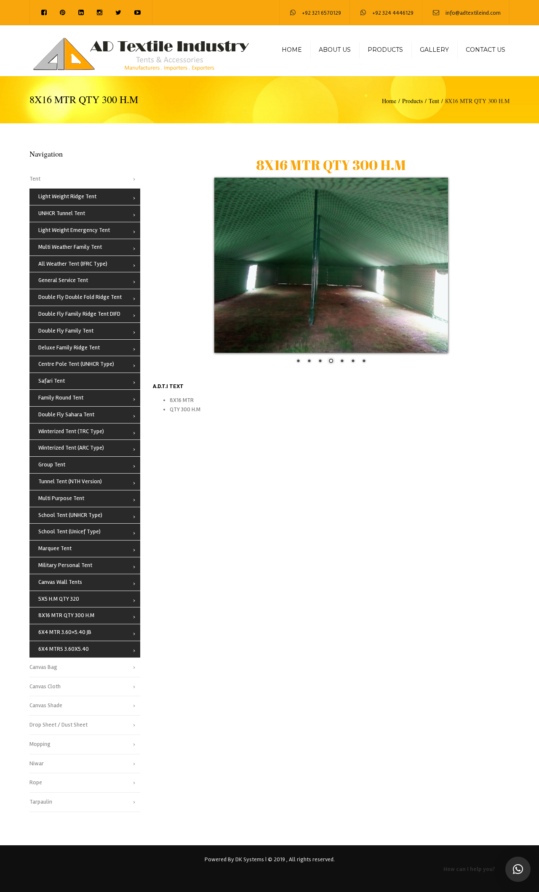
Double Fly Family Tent (65, 330)
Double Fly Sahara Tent (66, 414)
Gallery (434, 49)
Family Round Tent (60, 397)
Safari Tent (51, 380)
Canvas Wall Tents (60, 582)
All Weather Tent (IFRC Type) (72, 263)
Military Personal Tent (65, 565)
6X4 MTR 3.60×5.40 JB (64, 632)
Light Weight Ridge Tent (67, 196)
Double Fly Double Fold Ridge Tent (80, 297)
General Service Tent (63, 280)
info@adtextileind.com (473, 12)
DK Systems (249, 859)
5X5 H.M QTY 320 (58, 598)
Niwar (36, 763)
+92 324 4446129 (393, 12)
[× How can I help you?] (518, 869)
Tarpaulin (40, 801)
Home (292, 49)
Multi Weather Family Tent (70, 246)
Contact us (485, 49)
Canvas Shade (45, 705)
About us (335, 49)
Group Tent (51, 464)
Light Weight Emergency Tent (74, 230)
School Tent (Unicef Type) (69, 531)
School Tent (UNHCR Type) (70, 515)
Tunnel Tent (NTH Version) (70, 481)
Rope (35, 782)
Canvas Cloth (45, 686)
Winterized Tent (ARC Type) (71, 447)
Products (385, 49)
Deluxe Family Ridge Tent (69, 347)
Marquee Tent (55, 548)
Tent (434, 101)
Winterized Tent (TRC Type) (71, 431)
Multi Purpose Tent (61, 498)
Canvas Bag (43, 667)
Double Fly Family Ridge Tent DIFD (79, 313)
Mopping (40, 744)
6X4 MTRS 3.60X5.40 (63, 648)
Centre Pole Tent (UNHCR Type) (76, 363)
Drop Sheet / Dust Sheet (58, 724)
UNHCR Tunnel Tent (61, 213)
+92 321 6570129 (321, 12)
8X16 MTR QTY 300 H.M (66, 615)
